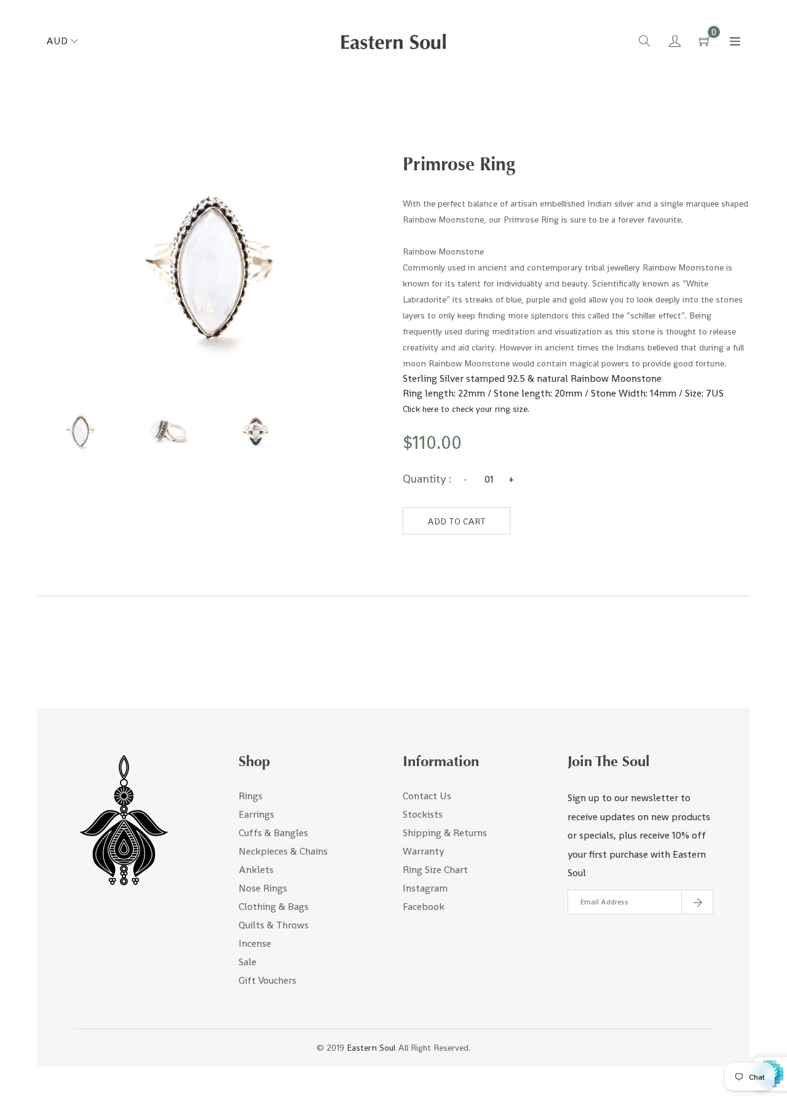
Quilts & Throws (274, 925)
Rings (251, 795)
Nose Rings (263, 888)
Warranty (423, 851)
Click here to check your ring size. (466, 408)
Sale (247, 961)
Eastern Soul (371, 1047)
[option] (80, 431)
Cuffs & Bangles (273, 832)
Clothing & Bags (274, 906)
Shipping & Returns (445, 832)
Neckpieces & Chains (283, 851)
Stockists (423, 814)
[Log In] (675, 42)
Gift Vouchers (267, 980)
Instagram (425, 888)
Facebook (424, 906)
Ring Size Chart (435, 869)
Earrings (256, 814)
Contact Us (427, 795)
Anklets (256, 869)
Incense (255, 943)
